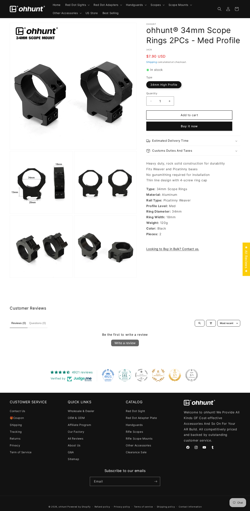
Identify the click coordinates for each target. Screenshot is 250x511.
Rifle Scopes (134, 431)
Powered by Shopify (79, 506)
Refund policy (102, 506)
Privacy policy (122, 506)
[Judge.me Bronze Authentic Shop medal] (158, 375)
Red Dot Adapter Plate (141, 417)
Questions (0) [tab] (37, 323)
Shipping (151, 62)
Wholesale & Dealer (81, 411)
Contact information (190, 506)
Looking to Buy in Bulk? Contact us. (172, 249)
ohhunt (63, 506)
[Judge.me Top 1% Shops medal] (175, 375)
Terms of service (143, 506)
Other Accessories (138, 445)
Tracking (16, 431)
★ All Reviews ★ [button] (246, 259)
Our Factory (76, 431)
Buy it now (189, 126)
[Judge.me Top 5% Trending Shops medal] (191, 375)
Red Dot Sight (135, 411)
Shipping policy (166, 506)
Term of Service (21, 452)
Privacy (15, 445)
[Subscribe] (155, 481)
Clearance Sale (136, 452)
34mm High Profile (163, 84)
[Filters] (211, 323)
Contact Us (17, 411)
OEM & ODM (76, 417)
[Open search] (199, 323)
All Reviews (75, 438)
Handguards (134, 424)
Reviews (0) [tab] (18, 323)
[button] (77, 5)
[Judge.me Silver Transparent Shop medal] (141, 375)
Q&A (71, 452)
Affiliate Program (79, 424)
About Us (74, 445)
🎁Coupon (17, 417)
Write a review (125, 343)
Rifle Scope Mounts (139, 438)
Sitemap (73, 459)
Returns (15, 438)
